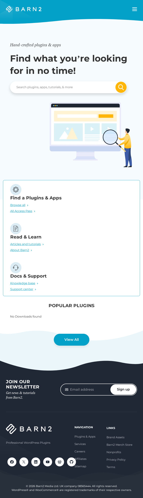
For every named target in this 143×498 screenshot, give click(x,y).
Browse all (17, 205)
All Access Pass (21, 211)
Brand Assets (115, 437)
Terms (111, 467)
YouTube (47, 461)
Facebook (11, 461)
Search (121, 87)
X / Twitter (23, 461)
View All (71, 339)
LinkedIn (35, 461)
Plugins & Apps (84, 436)
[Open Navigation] (134, 9)
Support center (21, 289)
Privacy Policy (116, 459)
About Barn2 (19, 250)
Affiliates (80, 459)
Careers (79, 451)
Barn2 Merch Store (119, 444)
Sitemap (80, 466)
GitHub (71, 461)
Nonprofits (114, 452)
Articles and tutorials (25, 244)
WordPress (59, 461)
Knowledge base (22, 283)
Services (80, 444)
